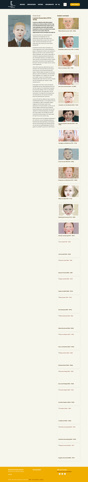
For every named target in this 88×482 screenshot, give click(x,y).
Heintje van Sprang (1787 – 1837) (66, 235)
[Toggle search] (65, 4)
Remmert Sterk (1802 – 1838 (65, 272)
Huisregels (41, 479)
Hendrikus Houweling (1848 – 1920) (67, 439)
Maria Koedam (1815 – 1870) (65, 309)
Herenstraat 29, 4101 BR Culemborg (16, 471)
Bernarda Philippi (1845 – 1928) (66, 383)
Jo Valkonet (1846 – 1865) (64, 420)
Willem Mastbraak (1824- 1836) (66, 328)
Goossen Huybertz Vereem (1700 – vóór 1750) (68, 124)
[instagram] (62, 474)
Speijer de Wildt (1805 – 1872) (65, 291)
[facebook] (59, 474)
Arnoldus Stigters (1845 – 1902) (66, 402)
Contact (10, 474)
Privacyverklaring (35, 479)
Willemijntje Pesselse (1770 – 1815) (66, 217)
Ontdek (40, 4)
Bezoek (22, 4)
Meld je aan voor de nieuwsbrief (64, 471)
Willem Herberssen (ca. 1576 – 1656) (67, 31)
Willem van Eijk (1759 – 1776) (65, 198)
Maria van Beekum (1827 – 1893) (66, 346)
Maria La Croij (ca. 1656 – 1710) (65, 68)
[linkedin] (65, 474)
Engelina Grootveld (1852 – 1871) (66, 457)
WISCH (30, 479)
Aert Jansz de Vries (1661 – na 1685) (67, 86)
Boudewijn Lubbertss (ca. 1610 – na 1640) (68, 49)
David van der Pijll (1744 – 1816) (66, 161)
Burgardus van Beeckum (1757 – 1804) (67, 180)
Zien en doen (31, 4)
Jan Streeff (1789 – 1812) (64, 254)
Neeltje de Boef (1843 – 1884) (65, 365)
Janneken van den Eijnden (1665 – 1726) (68, 105)
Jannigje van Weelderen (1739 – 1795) (67, 143)
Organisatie (49, 4)
